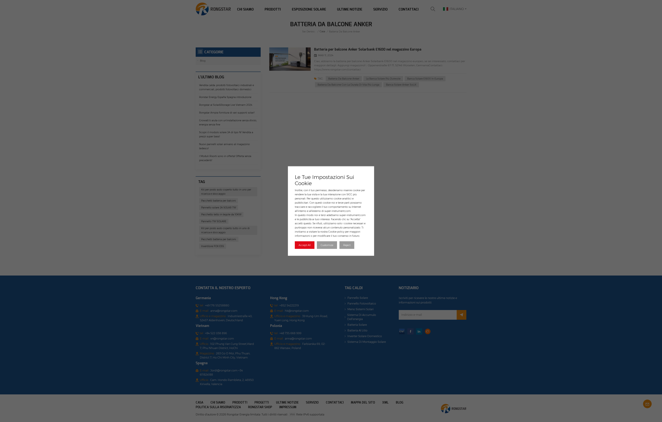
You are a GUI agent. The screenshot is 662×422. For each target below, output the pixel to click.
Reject (346, 245)
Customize (327, 245)
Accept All (305, 245)
